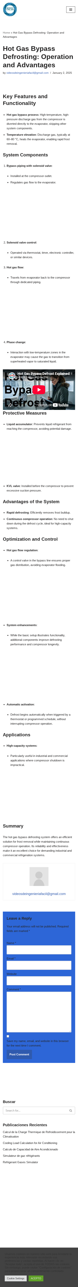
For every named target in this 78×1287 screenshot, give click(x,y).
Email (11, 958)
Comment (14, 989)
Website (12, 973)
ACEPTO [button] (36, 1278)
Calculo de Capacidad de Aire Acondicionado (30, 1149)
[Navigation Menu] (70, 9)
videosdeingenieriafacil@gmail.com (27, 72)
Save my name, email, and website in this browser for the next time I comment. (38, 1043)
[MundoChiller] (10, 10)
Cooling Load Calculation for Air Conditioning (30, 1143)
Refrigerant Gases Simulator (20, 1162)
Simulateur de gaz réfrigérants (21, 1155)
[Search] (71, 1110)
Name (11, 943)
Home (6, 32)
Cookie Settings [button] (15, 1278)
